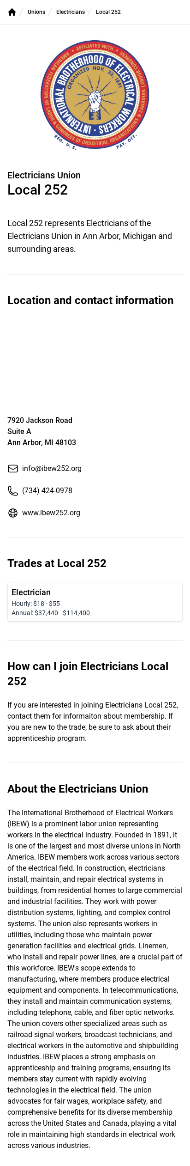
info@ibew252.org (52, 468)
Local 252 (108, 12)
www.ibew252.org (51, 512)
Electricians (70, 12)
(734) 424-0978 (47, 490)
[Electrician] (95, 601)
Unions (36, 12)
